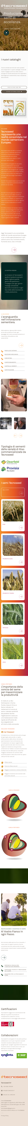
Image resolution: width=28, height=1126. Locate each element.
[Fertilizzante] (11, 849)
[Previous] (15, 436)
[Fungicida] (10, 809)
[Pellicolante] (4, 799)
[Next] (20, 436)
